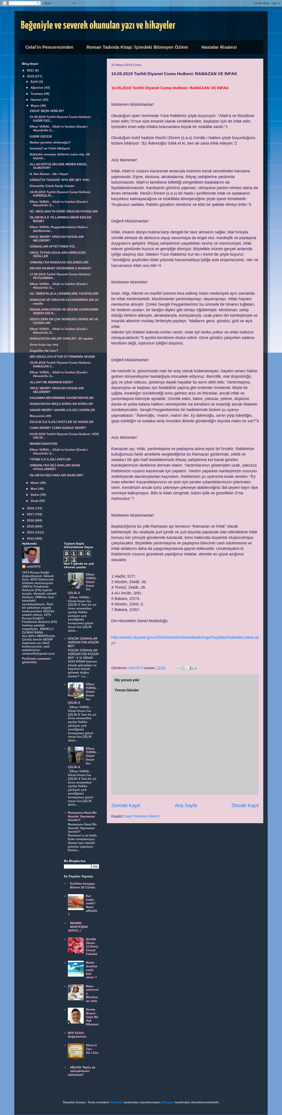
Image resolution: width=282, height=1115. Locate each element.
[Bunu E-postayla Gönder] (178, 668)
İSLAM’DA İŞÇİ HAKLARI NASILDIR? (56, 475)
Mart (34, 488)
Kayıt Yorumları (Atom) (141, 816)
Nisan (35, 482)
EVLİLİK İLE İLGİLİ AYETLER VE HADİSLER (61, 422)
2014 (31, 532)
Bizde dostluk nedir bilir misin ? (91, 970)
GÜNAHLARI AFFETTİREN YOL (53, 246)
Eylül (35, 81)
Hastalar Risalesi (219, 47)
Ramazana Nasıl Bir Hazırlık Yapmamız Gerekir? (82, 816)
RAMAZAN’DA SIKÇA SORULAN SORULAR (61, 404)
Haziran (37, 99)
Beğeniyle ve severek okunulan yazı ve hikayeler (98, 25)
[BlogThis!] (183, 668)
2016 (31, 520)
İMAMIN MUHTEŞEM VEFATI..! (78, 926)
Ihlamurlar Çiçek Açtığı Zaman (52, 186)
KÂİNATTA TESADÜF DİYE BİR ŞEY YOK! (60, 180)
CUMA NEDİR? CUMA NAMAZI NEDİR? (58, 428)
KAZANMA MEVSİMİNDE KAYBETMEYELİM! (62, 398)
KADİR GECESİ (41, 136)
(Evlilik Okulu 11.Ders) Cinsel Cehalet (92, 946)
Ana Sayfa (186, 805)
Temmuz (37, 93)
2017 (31, 514)
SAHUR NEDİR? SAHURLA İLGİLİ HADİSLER (62, 410)
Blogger (168, 1102)
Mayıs (35, 105)
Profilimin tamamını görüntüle (36, 660)
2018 (31, 508)
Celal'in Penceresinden (49, 47)
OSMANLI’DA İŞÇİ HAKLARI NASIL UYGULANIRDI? (55, 467)
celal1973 (33, 566)
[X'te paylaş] (187, 668)
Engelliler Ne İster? (44, 350)
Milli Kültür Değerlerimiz (77, 1034)
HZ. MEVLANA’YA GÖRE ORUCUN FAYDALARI (64, 211)
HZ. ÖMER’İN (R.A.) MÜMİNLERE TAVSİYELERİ (64, 293)
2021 (31, 70)
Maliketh (116, 1102)
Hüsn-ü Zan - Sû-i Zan (92, 1048)
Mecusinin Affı (40, 416)
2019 (31, 76)
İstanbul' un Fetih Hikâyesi (50, 148)
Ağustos (37, 87)
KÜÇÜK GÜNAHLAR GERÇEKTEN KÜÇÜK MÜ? (83, 642)
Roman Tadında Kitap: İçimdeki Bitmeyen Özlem (137, 47)
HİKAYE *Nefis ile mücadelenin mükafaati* (82, 1071)
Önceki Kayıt (245, 805)
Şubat (35, 494)
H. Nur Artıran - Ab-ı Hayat (49, 174)
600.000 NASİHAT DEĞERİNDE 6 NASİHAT (60, 268)
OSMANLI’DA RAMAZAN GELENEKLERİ (59, 262)
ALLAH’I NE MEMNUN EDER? (51, 382)
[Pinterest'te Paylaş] (195, 668)
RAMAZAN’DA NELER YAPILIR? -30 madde (61, 338)
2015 (31, 526)
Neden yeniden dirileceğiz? (50, 142)
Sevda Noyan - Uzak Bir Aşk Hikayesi (92, 1017)
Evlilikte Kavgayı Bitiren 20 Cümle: (83, 885)
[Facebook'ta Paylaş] (191, 668)
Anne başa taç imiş (44, 344)
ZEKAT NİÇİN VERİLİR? (47, 111)
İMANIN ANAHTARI (43, 443)
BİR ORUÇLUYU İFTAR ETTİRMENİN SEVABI (62, 356)
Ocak (35, 501)
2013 (31, 538)
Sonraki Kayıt (125, 805)
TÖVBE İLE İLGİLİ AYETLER (50, 459)
